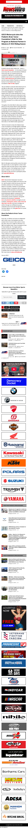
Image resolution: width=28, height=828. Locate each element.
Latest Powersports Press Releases (13, 555)
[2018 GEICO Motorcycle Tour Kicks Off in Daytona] (4, 345)
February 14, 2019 (13, 339)
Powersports (10, 25)
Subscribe (22, 297)
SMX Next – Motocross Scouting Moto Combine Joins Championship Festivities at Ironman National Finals (17, 579)
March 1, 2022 (6, 47)
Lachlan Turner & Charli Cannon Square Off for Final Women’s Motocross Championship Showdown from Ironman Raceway (17, 598)
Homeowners (10, 201)
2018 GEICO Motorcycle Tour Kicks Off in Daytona (17, 343)
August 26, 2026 (13, 601)
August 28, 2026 (13, 513)
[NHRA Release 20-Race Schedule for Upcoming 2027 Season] (4, 528)
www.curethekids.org (16, 252)
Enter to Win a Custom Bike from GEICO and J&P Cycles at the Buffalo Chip (17, 336)
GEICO (2, 179)
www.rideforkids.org (9, 173)
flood (22, 201)
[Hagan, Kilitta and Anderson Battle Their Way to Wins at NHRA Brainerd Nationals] (4, 547)
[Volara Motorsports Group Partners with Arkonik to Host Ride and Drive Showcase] (4, 519)
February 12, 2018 (13, 346)
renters (15, 201)
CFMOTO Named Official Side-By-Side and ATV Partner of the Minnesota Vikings (17, 569)
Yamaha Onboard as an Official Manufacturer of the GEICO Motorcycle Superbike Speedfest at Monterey (17, 353)
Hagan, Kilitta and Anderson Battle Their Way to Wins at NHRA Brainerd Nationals (17, 547)
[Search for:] (14, 1)
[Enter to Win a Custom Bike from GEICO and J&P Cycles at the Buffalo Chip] (4, 336)
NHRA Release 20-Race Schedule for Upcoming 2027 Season (17, 527)
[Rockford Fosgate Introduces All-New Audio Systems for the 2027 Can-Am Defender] (4, 588)
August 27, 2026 (13, 541)
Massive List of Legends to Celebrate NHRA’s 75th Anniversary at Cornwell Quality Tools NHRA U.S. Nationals (17, 510)
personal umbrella (11, 200)
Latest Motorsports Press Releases (13, 505)
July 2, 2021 (12, 356)
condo (19, 201)
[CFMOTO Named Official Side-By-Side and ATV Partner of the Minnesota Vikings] (4, 569)
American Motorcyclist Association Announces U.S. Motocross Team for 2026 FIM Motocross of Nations (17, 560)
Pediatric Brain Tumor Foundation (10, 310)
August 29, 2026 (13, 563)
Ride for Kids (11, 83)
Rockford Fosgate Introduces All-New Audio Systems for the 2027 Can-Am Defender (16, 588)
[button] (26, 21)
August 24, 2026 (13, 550)
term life (9, 203)
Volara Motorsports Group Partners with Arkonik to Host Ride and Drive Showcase (17, 519)
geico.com (17, 208)
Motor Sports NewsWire (16, 47)
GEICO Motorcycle (9, 78)
